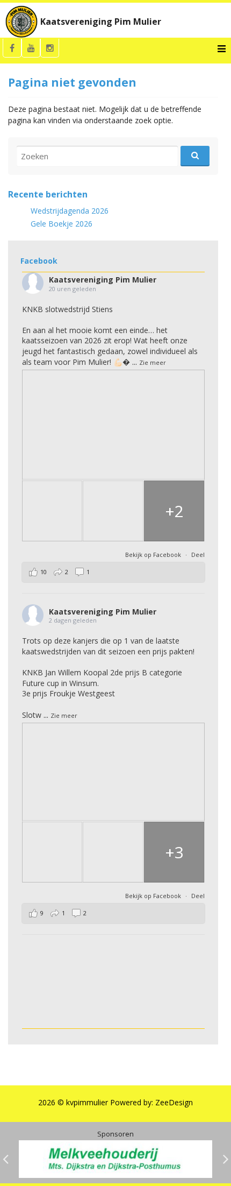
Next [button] (225, 1159)
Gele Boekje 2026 (61, 223)
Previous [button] (5, 1159)
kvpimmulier (87, 1102)
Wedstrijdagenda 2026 (70, 211)
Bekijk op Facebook (154, 554)
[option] (115, 1159)
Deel (198, 554)
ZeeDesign (174, 1102)
